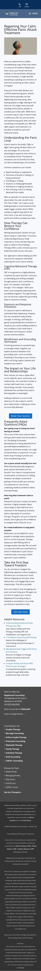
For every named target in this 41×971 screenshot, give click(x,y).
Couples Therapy (13, 729)
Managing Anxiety (13, 775)
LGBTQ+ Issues (12, 787)
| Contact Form (27, 5)
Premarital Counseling (15, 741)
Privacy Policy (26, 820)
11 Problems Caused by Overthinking (21, 637)
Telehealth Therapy (14, 745)
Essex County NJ (10, 709)
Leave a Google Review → (14, 714)
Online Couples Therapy (16, 737)
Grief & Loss (11, 783)
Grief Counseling (13, 757)
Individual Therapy (14, 753)
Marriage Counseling (15, 733)
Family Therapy (12, 749)
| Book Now (33, 5)
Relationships (11, 771)
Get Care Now (20, 611)
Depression (10, 779)
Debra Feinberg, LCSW (23, 846)
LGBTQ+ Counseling (14, 761)
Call (20, 5)
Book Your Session (20, 415)
